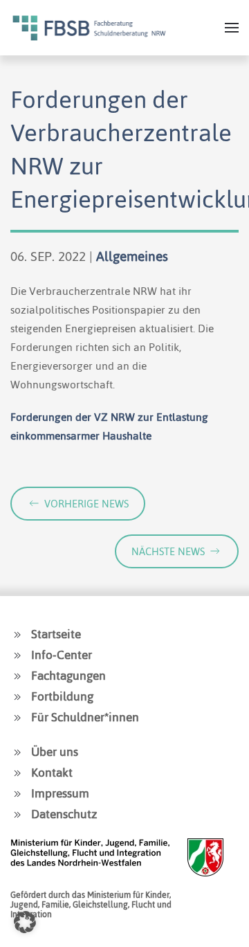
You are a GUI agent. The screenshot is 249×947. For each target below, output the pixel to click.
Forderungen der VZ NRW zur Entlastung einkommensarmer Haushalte (109, 426)
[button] (232, 27)
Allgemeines (132, 256)
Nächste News (168, 551)
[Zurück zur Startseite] (89, 27)
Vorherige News (86, 504)
